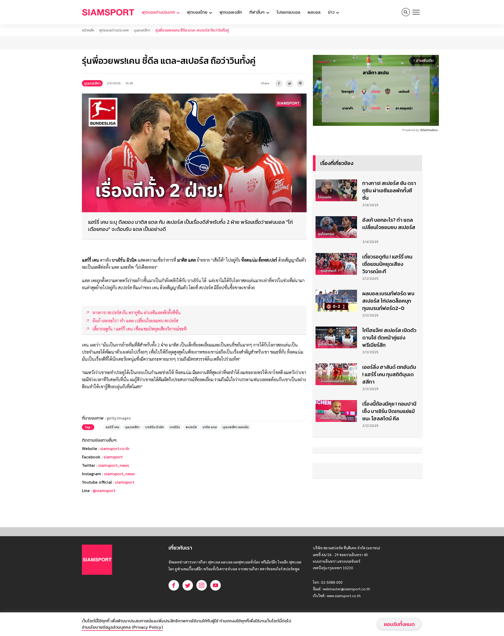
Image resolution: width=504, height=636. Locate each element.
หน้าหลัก (88, 30)
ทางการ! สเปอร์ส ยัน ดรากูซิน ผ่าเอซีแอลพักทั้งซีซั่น (389, 190)
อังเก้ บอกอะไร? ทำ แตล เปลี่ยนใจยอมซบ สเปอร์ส (388, 223)
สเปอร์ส (191, 427)
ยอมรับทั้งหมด (399, 624)
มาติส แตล (210, 427)
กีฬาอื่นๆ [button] (257, 12)
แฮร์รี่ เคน (112, 427)
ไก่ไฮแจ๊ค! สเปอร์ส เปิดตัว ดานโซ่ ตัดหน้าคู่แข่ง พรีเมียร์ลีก (389, 338)
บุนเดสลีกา (142, 30)
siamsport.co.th (114, 448)
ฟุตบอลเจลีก (230, 12)
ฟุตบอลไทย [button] (197, 12)
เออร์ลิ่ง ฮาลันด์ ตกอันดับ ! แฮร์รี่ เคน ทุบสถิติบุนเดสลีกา (389, 374)
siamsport (113, 457)
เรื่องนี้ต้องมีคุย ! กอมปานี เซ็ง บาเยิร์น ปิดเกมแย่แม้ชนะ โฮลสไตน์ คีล (389, 411)
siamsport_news (113, 465)
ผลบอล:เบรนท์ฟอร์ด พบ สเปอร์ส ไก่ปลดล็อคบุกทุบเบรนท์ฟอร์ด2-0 (388, 301)
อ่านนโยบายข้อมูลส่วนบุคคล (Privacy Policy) (122, 627)
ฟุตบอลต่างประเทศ (114, 30)
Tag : (88, 427)
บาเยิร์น (175, 427)
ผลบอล (314, 12)
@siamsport (104, 490)
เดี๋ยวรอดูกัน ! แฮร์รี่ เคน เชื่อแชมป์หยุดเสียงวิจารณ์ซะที (387, 264)
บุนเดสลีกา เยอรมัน (236, 427)
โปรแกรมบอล (288, 12)
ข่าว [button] (331, 12)
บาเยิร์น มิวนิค (154, 427)
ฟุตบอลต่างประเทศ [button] (159, 12)
